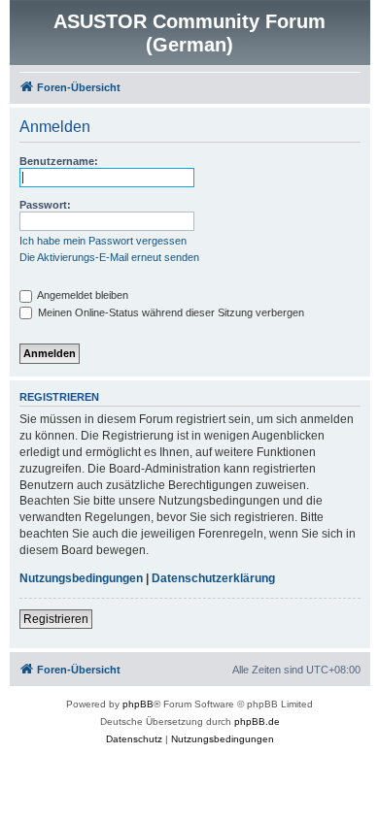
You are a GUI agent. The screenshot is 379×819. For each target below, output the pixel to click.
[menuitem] (134, 739)
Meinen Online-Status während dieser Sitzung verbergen (169, 312)
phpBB (138, 704)
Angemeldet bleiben (81, 295)
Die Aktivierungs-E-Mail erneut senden (109, 257)
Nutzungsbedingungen (81, 578)
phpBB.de (257, 721)
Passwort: (45, 205)
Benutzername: (58, 161)
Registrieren (55, 619)
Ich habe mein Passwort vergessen (103, 240)
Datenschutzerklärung (213, 578)
